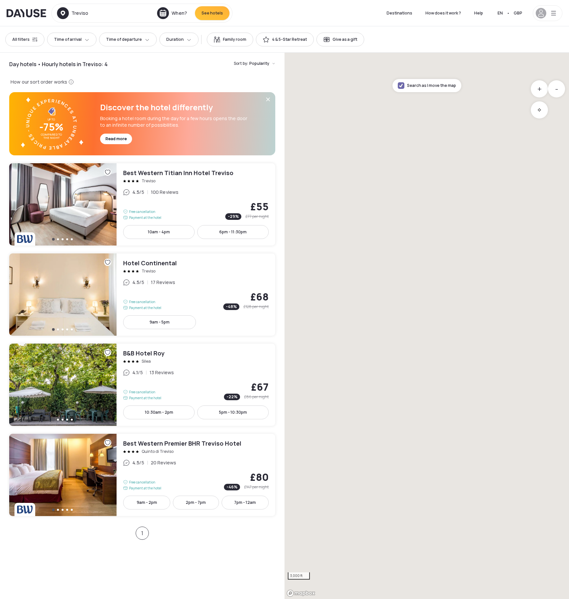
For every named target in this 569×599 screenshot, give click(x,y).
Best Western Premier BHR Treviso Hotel (142, 475)
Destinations (399, 13)
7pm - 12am (245, 502)
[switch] (230, 39)
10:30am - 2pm (159, 412)
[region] (426, 326)
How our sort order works (39, 82)
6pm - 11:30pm (233, 232)
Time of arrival (68, 39)
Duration (175, 39)
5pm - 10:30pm (233, 412)
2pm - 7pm (196, 502)
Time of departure (124, 39)
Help (478, 13)
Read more (116, 139)
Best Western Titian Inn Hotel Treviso (142, 204)
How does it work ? (443, 13)
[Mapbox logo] (300, 593)
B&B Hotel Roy (142, 385)
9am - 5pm (159, 322)
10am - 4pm (159, 232)
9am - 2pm (147, 502)
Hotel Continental (142, 294)
